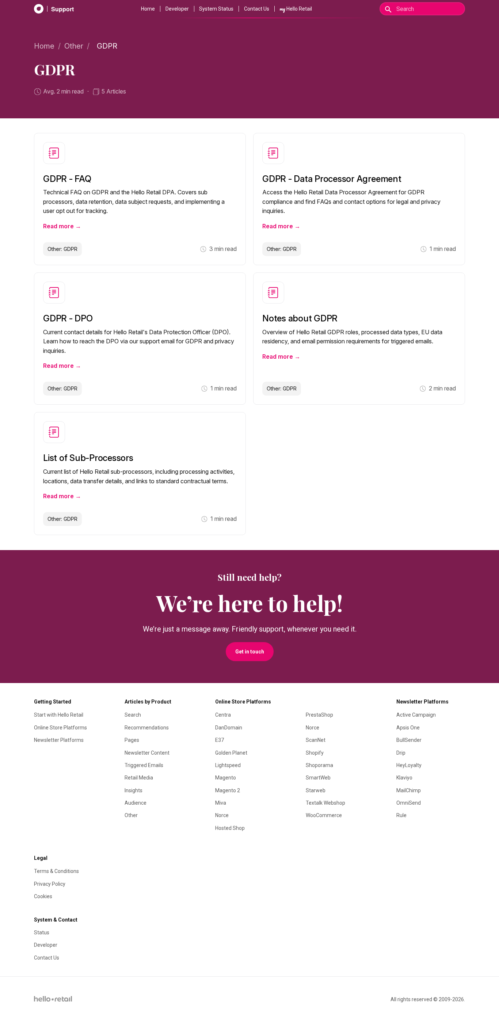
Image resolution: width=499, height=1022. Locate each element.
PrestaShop (319, 715)
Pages (132, 740)
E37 (219, 740)
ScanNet (315, 740)
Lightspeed (228, 765)
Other (73, 46)
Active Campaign (416, 715)
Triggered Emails (144, 765)
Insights (133, 790)
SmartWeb (318, 778)
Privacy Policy (49, 884)
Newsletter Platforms (59, 740)
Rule (401, 815)
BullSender (409, 740)
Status (41, 932)
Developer (177, 9)
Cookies (43, 896)
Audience (135, 803)
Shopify (315, 753)
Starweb (315, 790)
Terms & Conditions (56, 871)
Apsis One (408, 728)
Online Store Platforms (60, 728)
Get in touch (249, 652)
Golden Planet (231, 753)
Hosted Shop (230, 828)
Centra (223, 715)
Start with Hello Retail (58, 715)
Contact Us (256, 9)
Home (148, 9)
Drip (400, 753)
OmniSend (408, 803)
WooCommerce (324, 815)
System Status (216, 9)
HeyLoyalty (409, 765)
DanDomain (228, 728)
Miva (220, 803)
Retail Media (139, 778)
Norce (222, 815)
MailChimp (408, 790)
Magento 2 (227, 790)
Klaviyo (404, 778)
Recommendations (147, 728)
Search (133, 715)
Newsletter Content (147, 753)
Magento (225, 778)
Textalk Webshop (325, 803)
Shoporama (319, 765)
